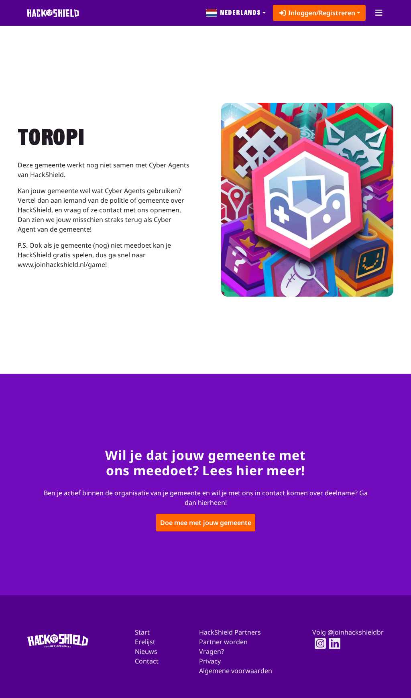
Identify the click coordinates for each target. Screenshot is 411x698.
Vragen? (211, 651)
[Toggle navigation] (379, 13)
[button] (236, 13)
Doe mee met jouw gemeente (205, 522)
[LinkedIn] (332, 643)
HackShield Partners (230, 632)
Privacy (210, 661)
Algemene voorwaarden (235, 670)
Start (142, 632)
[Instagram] (318, 643)
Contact (147, 661)
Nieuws (146, 651)
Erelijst (145, 641)
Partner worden (223, 641)
